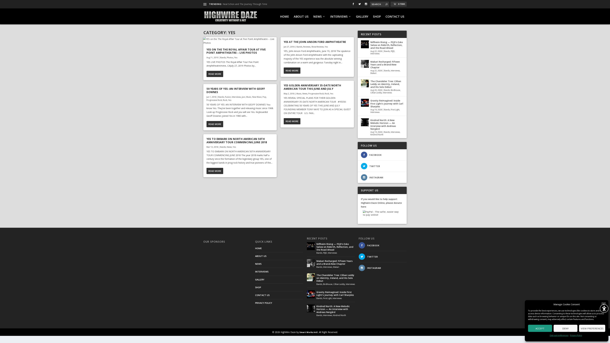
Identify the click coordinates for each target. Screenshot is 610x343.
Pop (264, 97)
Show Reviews (317, 46)
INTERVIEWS (339, 16)
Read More (214, 73)
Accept (539, 328)
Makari (373, 73)
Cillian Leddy (376, 92)
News (229, 147)
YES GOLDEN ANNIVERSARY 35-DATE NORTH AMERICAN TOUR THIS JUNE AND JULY (312, 87)
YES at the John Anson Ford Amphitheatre (315, 42)
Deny (565, 328)
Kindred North (376, 134)
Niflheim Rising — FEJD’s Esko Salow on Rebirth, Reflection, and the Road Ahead (386, 45)
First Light (395, 109)
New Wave (257, 97)
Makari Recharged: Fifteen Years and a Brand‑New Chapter (385, 64)
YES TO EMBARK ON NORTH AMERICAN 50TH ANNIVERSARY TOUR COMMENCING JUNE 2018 (237, 140)
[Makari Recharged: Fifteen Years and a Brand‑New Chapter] (365, 64)
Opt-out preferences (559, 335)
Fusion (228, 97)
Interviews (236, 97)
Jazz (243, 97)
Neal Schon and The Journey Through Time (245, 4)
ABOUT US (301, 16)
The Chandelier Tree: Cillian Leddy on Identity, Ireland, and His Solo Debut (385, 84)
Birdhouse (395, 90)
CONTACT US (395, 16)
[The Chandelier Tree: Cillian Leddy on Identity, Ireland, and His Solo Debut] (365, 83)
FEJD (393, 51)
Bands (223, 57)
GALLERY (362, 16)
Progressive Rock (214, 100)
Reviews (306, 46)
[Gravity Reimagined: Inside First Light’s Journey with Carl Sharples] (365, 103)
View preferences (592, 328)
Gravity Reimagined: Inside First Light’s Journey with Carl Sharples (386, 103)
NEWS (317, 16)
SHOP (377, 16)
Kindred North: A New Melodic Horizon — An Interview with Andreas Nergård (383, 124)
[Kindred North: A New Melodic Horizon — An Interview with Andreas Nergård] (365, 122)
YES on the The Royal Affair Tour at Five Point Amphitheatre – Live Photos (236, 51)
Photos (230, 57)
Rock (225, 100)
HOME (284, 16)
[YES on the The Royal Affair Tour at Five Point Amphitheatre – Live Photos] (240, 41)
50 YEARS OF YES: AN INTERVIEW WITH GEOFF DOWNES (236, 90)
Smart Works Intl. (308, 332)
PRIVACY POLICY (263, 302)
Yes (235, 57)
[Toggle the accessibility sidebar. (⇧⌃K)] (604, 308)
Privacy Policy (576, 335)
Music (248, 97)
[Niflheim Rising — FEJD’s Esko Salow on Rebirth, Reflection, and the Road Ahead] (365, 44)
